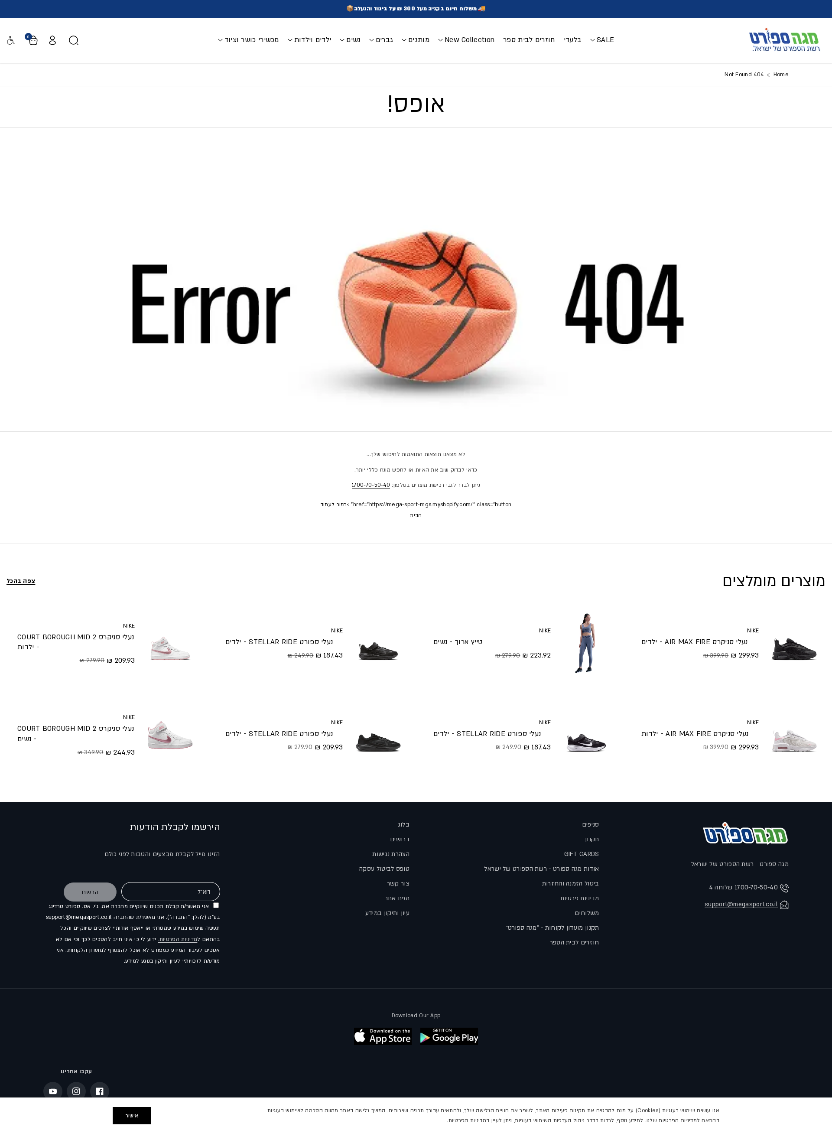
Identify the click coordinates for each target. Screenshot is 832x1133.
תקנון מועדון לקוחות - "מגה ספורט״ (552, 928)
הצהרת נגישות (391, 854)
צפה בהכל (20, 581)
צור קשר (398, 883)
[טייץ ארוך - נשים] (586, 643)
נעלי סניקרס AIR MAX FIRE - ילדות (695, 734)
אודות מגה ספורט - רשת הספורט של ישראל (541, 869)
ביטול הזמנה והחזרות (570, 883)
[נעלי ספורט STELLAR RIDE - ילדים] (586, 735)
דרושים (400, 839)
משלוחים (587, 913)
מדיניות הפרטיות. (178, 939)
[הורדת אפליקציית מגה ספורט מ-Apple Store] (383, 1036)
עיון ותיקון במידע (387, 913)
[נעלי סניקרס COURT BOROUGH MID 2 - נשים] (170, 735)
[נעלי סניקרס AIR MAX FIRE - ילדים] (794, 643)
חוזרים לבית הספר (574, 942)
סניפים (590, 824)
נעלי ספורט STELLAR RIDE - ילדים (487, 734)
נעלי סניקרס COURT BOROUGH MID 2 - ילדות (75, 642)
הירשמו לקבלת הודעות (175, 827)
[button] (602, 40)
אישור (132, 1115)
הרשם (90, 892)
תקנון (592, 839)
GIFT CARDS (581, 854)
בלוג (404, 824)
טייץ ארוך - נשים (458, 642)
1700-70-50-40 (371, 485)
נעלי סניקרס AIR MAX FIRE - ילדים (694, 642)
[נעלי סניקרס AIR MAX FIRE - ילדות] (794, 735)
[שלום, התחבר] (52, 40)
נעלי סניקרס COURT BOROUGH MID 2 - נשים (75, 733)
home (780, 74)
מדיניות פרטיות (579, 898)
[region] (416, 1115)
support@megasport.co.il (741, 904)
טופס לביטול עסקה (384, 869)
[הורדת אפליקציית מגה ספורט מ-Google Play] (449, 1036)
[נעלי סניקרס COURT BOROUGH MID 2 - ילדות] (170, 643)
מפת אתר (397, 898)
